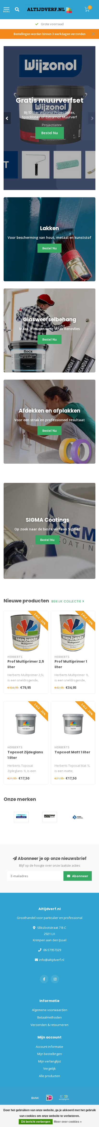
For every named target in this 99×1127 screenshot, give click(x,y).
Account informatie (49, 1046)
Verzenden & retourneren (49, 1025)
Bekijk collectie (66, 601)
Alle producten (49, 1076)
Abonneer (79, 876)
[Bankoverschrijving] (35, 1097)
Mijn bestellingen (49, 1054)
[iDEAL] (49, 1097)
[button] (7, 118)
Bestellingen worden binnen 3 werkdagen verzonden (50, 34)
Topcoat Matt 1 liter (72, 752)
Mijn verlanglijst (49, 1061)
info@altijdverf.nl (51, 960)
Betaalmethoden (49, 1017)
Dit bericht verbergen (35, 1121)
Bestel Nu (49, 140)
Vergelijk (49, 1068)
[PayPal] (64, 1097)
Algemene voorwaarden (49, 1010)
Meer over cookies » (68, 1121)
